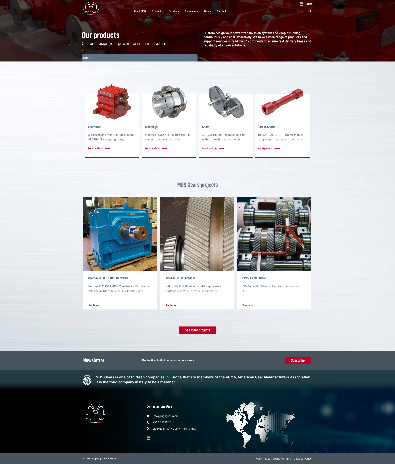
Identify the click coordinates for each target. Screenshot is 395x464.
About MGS (139, 11)
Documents (191, 11)
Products (157, 11)
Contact (221, 11)
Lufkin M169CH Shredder (180, 278)
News (207, 11)
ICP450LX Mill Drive (254, 278)
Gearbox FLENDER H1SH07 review (108, 278)
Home (85, 57)
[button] (309, 11)
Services (174, 11)
